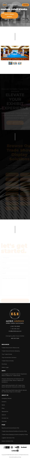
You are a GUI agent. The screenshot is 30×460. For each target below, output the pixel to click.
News (3, 370)
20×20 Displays (22, 179)
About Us (5, 395)
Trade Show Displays (8, 175)
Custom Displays (22, 184)
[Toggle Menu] (2, 13)
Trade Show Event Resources (10, 347)
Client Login (5, 367)
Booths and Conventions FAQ (10, 428)
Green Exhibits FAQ (7, 441)
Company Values (6, 398)
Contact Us (5, 418)
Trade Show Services (22, 203)
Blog (3, 408)
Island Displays (8, 184)
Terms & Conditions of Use (15, 457)
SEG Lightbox (8, 198)
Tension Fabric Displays (22, 189)
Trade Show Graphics (8, 208)
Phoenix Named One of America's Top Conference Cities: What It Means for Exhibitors (13, 380)
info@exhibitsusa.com (15, 331)
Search (4, 415)
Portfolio (4, 364)
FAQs (3, 424)
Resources (5, 344)
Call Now (25, 5)
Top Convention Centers (9, 357)
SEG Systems (8, 194)
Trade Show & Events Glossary (11, 351)
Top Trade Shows (7, 354)
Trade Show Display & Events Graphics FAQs (15, 434)
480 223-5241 (15, 338)
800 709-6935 (15, 326)
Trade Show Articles (8, 361)
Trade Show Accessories (8, 203)
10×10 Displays (22, 174)
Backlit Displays (22, 198)
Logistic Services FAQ (8, 438)
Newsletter (5, 411)
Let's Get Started (15, 118)
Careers (4, 401)
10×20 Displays (7, 179)
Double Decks (7, 189)
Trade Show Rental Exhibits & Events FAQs (14, 431)
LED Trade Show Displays (22, 194)
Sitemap (4, 421)
